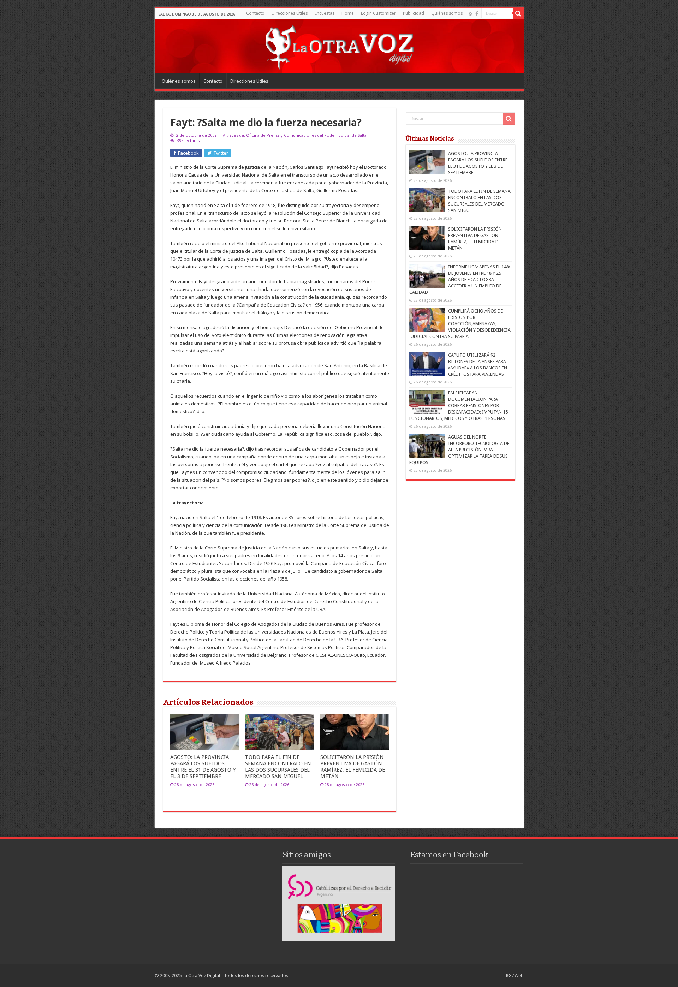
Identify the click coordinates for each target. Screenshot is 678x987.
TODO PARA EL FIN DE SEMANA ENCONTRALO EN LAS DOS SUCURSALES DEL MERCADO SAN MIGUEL (278, 766)
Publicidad (413, 13)
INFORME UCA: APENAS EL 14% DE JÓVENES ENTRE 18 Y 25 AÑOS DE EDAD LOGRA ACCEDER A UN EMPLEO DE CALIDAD (459, 279)
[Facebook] (477, 14)
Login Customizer (378, 13)
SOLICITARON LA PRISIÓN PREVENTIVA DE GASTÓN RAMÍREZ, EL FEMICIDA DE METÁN (352, 766)
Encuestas (324, 13)
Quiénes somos (447, 13)
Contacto (255, 13)
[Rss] (470, 14)
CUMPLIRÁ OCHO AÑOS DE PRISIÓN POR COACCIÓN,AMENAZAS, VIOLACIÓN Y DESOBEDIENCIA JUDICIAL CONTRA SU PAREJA (460, 323)
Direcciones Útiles (290, 13)
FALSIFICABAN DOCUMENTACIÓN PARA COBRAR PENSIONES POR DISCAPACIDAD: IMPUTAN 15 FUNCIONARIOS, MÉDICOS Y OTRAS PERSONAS (458, 405)
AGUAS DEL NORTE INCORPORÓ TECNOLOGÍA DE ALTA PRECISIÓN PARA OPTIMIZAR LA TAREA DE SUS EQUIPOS (459, 449)
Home (347, 13)
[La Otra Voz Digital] (339, 45)
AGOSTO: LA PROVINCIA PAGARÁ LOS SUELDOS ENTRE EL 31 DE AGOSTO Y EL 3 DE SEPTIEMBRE (203, 766)
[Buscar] (518, 13)
